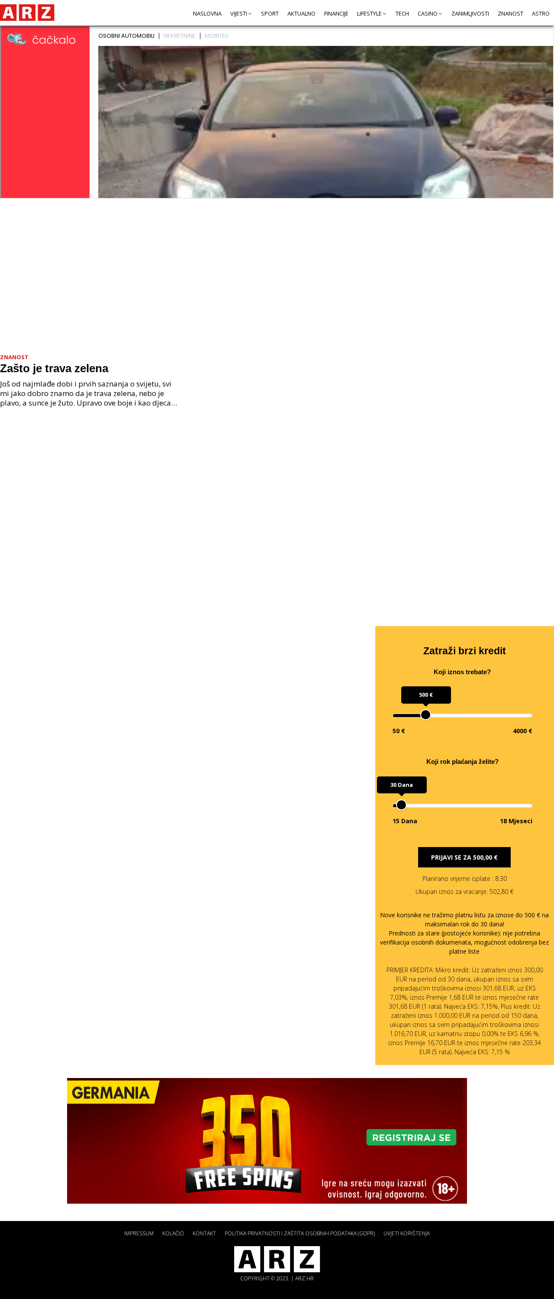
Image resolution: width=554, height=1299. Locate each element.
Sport (270, 13)
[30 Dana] (401, 804)
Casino (428, 13)
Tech (402, 13)
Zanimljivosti (470, 13)
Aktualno (301, 13)
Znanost (510, 13)
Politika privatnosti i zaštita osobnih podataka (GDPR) (300, 1233)
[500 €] (425, 714)
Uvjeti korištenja (406, 1233)
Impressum (139, 1233)
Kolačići (173, 1233)
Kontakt (204, 1233)
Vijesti (238, 13)
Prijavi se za (464, 857)
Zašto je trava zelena (54, 368)
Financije (336, 13)
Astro (541, 13)
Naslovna (207, 13)
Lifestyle (369, 13)
